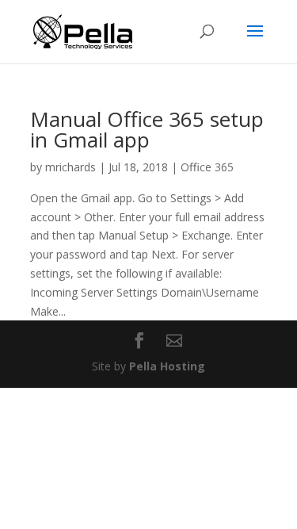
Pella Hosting (167, 366)
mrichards (70, 166)
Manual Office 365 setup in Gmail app (147, 129)
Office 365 (207, 166)
